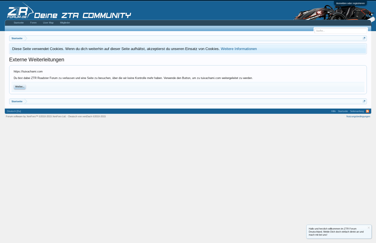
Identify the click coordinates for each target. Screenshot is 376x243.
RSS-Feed (367, 111)
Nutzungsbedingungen (358, 116)
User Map (48, 22)
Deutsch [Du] (14, 111)
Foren (33, 22)
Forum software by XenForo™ (36, 116)
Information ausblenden (368, 227)
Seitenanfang (357, 111)
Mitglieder (65, 22)
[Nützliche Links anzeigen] (364, 38)
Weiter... (19, 86)
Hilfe (333, 111)
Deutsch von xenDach (87, 116)
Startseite (19, 22)
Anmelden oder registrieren (350, 3)
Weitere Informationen (239, 49)
